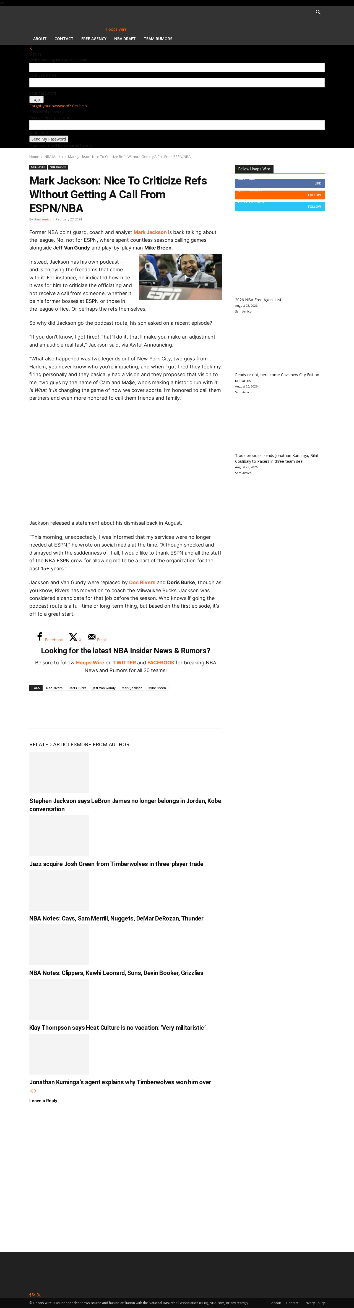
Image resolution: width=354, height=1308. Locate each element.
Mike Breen (157, 688)
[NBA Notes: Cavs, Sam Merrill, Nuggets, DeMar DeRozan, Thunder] (59, 890)
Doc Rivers (142, 582)
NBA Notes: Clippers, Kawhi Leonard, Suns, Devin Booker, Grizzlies (116, 972)
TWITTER (124, 662)
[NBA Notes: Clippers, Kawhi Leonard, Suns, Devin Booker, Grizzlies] (59, 944)
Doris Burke (78, 688)
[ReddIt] (92, 714)
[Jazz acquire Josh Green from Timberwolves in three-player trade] (59, 835)
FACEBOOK (161, 662)
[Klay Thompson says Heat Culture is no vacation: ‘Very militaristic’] (59, 999)
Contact (64, 38)
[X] (56, 714)
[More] (129, 714)
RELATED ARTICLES (53, 744)
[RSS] (34, 1295)
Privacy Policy (314, 1303)
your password (42, 93)
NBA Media (54, 156)
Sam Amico (42, 219)
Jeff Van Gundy (104, 688)
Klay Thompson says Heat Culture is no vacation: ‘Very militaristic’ (117, 1027)
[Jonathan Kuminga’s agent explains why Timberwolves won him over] (59, 1054)
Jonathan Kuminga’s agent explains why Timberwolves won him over (120, 1082)
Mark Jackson (150, 232)
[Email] (110, 714)
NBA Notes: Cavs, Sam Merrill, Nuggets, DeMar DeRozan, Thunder (116, 918)
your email (38, 132)
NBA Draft (125, 38)
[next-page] (35, 1091)
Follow (314, 195)
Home (34, 156)
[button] (318, 12)
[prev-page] (31, 1091)
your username (42, 75)
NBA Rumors (58, 167)
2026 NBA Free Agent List (258, 299)
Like (318, 183)
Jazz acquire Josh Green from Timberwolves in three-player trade (116, 863)
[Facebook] (37, 714)
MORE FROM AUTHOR (103, 744)
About (40, 38)
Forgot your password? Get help (58, 105)
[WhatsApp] (74, 714)
